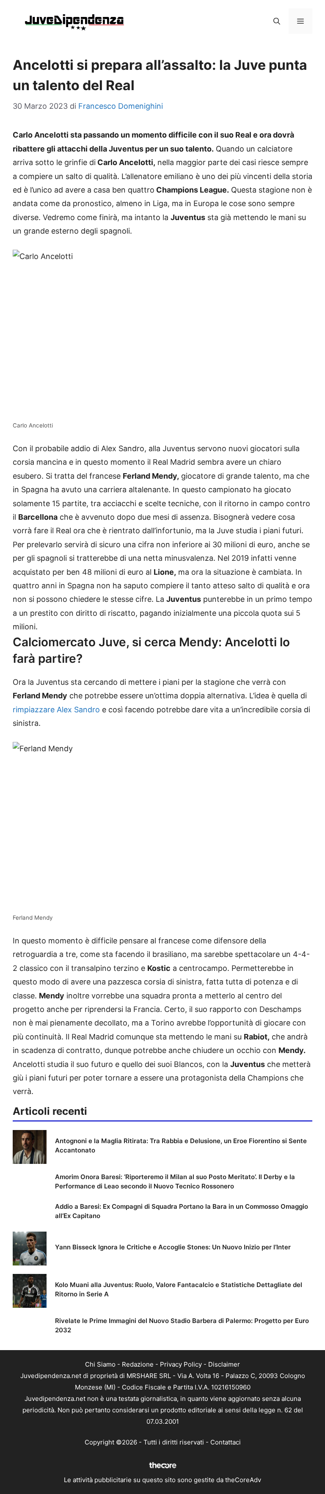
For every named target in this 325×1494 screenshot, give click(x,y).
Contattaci (225, 1442)
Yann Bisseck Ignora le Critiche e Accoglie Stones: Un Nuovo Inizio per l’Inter (173, 1247)
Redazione (138, 1364)
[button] (277, 21)
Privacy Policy (181, 1364)
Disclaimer (224, 1364)
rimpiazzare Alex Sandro (56, 709)
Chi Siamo (100, 1364)
